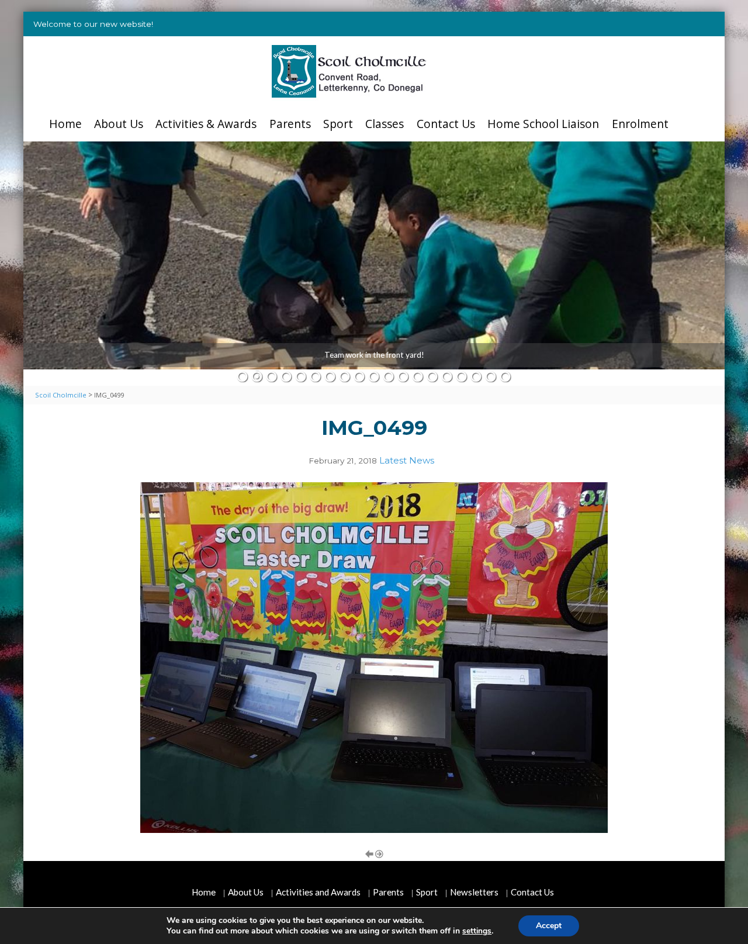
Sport (338, 124)
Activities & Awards (206, 124)
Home (65, 124)
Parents (290, 124)
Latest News (406, 460)
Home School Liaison (543, 124)
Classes (384, 124)
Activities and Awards (318, 892)
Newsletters (474, 892)
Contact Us (446, 124)
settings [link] (476, 930)
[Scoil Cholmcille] (349, 71)
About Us (118, 124)
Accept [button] (549, 925)
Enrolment (640, 124)
